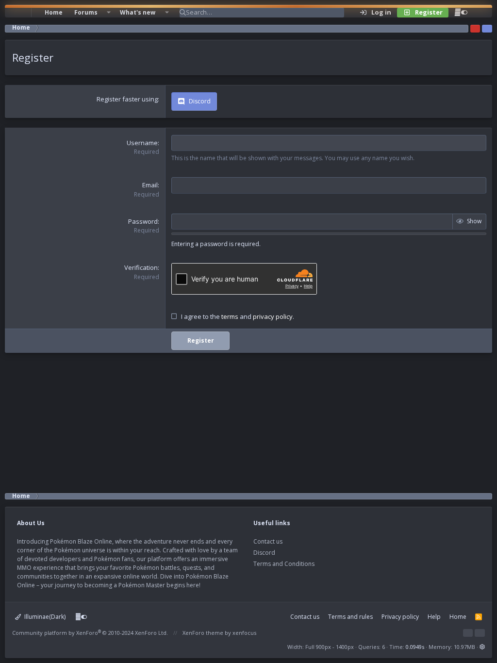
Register (200, 340)
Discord (264, 552)
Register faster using (127, 99)
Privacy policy (400, 617)
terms (229, 316)
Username (142, 142)
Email (150, 185)
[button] (108, 12)
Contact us (267, 541)
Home (54, 12)
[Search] (479, 12)
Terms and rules (350, 617)
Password (143, 221)
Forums (86, 12)
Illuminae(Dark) (44, 617)
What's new (137, 12)
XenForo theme (202, 632)
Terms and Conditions (284, 564)
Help (434, 617)
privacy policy (273, 316)
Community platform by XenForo (90, 632)
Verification (141, 267)
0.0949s (415, 646)
